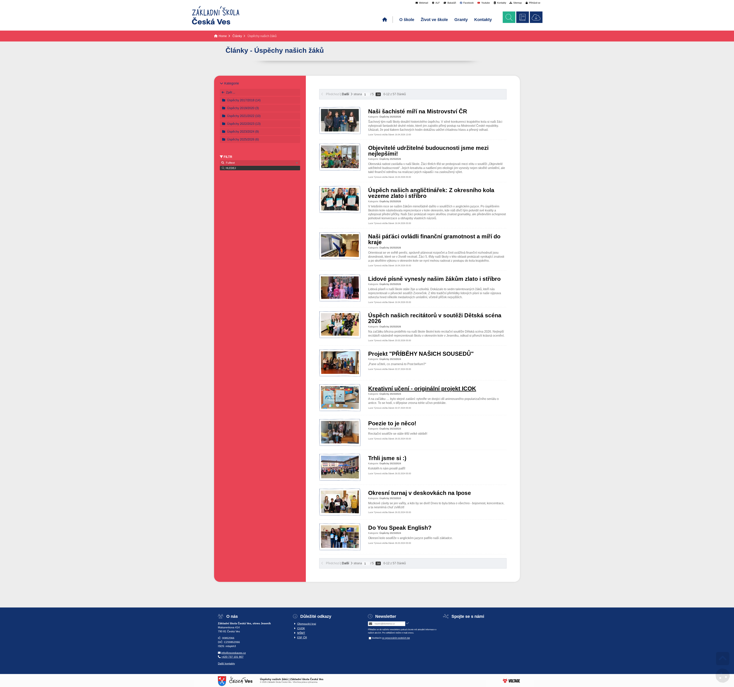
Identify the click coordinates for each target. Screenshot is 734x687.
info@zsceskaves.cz (233, 652)
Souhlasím (377, 638)
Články (237, 36)
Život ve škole (434, 19)
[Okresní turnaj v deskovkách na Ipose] (340, 512)
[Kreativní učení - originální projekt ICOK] (340, 408)
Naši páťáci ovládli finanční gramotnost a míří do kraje (434, 239)
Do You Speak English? (399, 528)
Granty (461, 19)
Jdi (378, 94)
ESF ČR (302, 637)
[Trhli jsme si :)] (340, 477)
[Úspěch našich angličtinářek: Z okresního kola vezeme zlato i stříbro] (340, 209)
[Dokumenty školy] (536, 17)
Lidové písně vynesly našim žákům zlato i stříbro (434, 279)
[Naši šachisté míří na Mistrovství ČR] (340, 130)
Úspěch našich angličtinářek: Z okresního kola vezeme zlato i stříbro (431, 193)
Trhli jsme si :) (387, 458)
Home (216, 15)
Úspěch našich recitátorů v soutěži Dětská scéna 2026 (434, 318)
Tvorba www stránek (511, 681)
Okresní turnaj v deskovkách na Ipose (419, 493)
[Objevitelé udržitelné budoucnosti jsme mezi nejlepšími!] (340, 167)
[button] (533, 3)
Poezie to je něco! (392, 423)
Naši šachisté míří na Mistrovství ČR (417, 111)
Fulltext (229, 162)
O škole (406, 19)
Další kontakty (226, 663)
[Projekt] (340, 373)
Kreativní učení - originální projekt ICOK (422, 388)
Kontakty (483, 19)
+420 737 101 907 (232, 656)
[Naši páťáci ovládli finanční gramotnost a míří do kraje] (340, 256)
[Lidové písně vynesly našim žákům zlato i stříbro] (340, 298)
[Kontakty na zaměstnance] (522, 17)
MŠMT (301, 632)
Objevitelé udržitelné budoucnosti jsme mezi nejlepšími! (428, 151)
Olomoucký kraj (306, 623)
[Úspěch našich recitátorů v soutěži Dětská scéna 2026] (340, 335)
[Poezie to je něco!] (340, 442)
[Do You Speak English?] (340, 547)
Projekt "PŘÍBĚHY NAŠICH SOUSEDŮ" (421, 354)
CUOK (301, 628)
